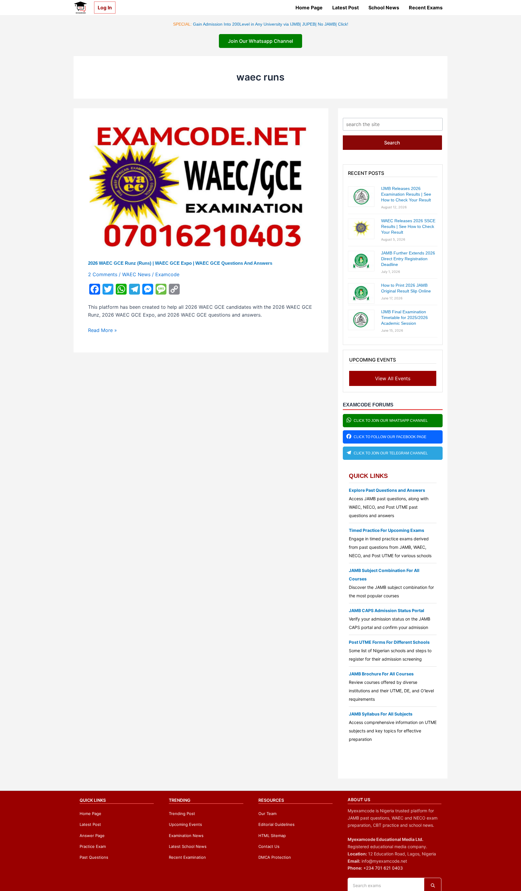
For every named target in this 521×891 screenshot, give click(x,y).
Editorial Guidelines (276, 824)
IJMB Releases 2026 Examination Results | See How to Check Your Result (406, 194)
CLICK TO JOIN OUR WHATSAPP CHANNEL (391, 421)
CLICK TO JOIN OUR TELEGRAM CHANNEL (391, 453)
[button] (102, 8)
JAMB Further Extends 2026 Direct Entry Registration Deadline (408, 259)
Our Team (267, 813)
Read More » (102, 330)
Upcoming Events (185, 824)
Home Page (309, 8)
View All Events (392, 378)
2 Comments (102, 274)
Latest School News (188, 846)
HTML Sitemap (272, 835)
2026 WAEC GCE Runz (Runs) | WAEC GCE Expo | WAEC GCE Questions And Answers (180, 263)
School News (383, 8)
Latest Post (345, 8)
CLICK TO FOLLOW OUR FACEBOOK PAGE (390, 437)
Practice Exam (93, 846)
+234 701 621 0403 (383, 867)
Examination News (186, 835)
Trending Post (182, 813)
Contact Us (268, 846)
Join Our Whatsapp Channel (260, 41)
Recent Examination (187, 857)
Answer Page (92, 835)
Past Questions (94, 857)
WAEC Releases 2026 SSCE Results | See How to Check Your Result (408, 226)
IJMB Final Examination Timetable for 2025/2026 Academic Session (404, 317)
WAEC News (136, 274)
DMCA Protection (274, 857)
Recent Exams (426, 8)
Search (392, 143)
